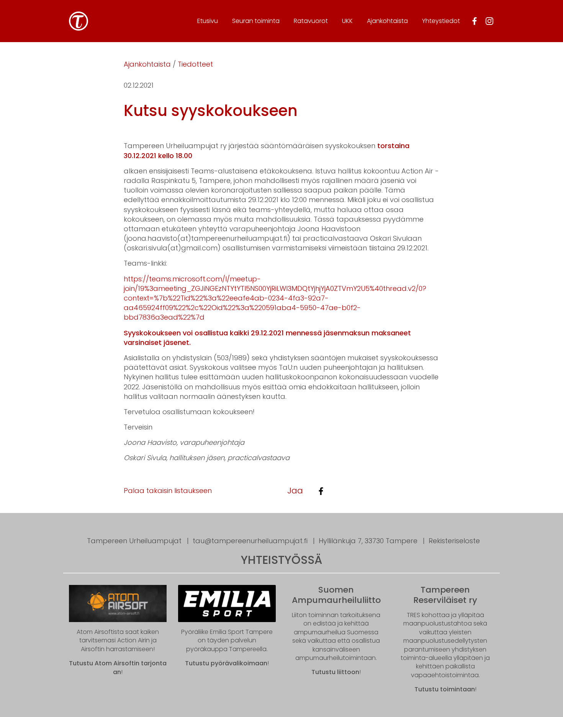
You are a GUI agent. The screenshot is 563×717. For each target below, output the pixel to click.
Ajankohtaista (387, 20)
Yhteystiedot (441, 20)
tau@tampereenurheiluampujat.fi (250, 541)
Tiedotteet (195, 64)
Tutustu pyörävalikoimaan (226, 663)
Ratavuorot (311, 20)
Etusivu (207, 20)
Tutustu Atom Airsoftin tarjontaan (118, 667)
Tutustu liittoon (335, 672)
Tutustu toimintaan (444, 689)
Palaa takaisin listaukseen (168, 490)
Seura (256, 20)
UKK (347, 20)
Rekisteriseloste (454, 541)
